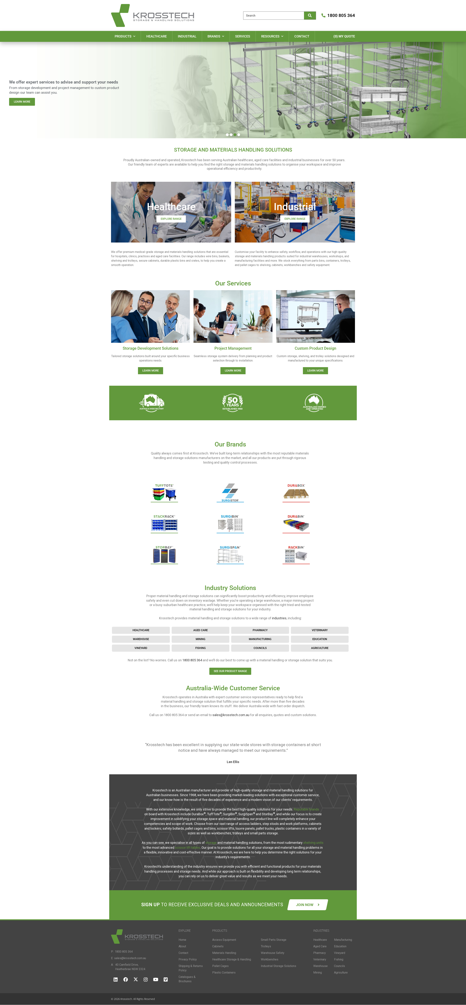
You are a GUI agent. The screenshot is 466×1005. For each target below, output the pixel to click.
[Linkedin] (115, 979)
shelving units (313, 843)
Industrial (187, 36)
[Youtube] (155, 979)
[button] (227, 134)
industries (279, 618)
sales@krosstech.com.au (230, 715)
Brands (214, 36)
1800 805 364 (192, 660)
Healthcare (156, 36)
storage (211, 843)
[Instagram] (145, 979)
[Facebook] (125, 979)
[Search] (310, 15)
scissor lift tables (187, 847)
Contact (301, 36)
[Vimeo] (165, 979)
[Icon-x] (135, 979)
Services (242, 36)
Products (123, 36)
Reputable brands (306, 809)
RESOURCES (270, 36)
